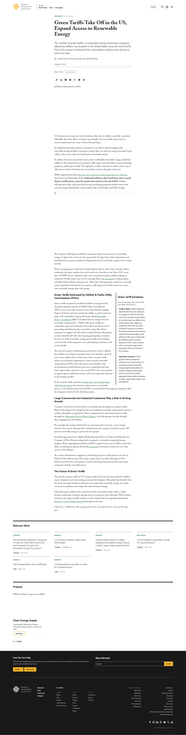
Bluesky (165, 722)
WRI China (137, 696)
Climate (75, 697)
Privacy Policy (168, 706)
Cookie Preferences (166, 714)
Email (99, 664)
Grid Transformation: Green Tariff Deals (29, 564)
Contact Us (169, 688)
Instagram (154, 722)
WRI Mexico (137, 706)
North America (61, 705)
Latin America (61, 703)
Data (39, 690)
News (51, 8)
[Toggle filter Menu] (167, 7)
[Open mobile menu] (171, 7)
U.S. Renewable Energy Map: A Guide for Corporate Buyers (153, 541)
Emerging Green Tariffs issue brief (69, 502)
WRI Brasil (137, 693)
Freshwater (76, 708)
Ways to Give (30, 669)
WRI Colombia (136, 698)
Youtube (172, 722)
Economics (91, 695)
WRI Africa (137, 690)
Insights (41, 6)
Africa (58, 695)
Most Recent (43, 8)
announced (93, 447)
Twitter (168, 722)
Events (171, 690)
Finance (91, 700)
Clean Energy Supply (25, 620)
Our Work (60, 688)
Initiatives (41, 693)
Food (74, 703)
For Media (169, 696)
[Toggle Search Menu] (162, 7)
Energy (16, 535)
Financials (169, 698)
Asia (58, 697)
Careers (170, 701)
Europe (59, 700)
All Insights (59, 8)
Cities (74, 695)
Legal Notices (168, 709)
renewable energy (70, 72)
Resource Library (167, 693)
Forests (74, 705)
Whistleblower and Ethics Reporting (161, 712)
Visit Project (19, 634)
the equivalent (108, 279)
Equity (90, 697)
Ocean (74, 711)
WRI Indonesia (136, 704)
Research (40, 688)
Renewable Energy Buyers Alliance (80, 417)
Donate (153, 7)
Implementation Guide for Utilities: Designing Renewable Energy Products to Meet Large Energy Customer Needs (113, 542)
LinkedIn (157, 722)
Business (141, 535)
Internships (169, 704)
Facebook (150, 722)
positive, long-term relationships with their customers (82, 384)
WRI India (138, 701)
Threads (161, 722)
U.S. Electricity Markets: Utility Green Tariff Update (70, 541)
